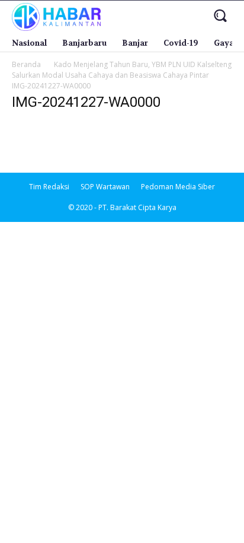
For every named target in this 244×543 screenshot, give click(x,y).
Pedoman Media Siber (178, 187)
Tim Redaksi (49, 187)
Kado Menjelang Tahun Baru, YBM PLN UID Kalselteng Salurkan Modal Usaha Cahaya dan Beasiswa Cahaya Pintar (122, 69)
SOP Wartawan (105, 187)
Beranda (26, 64)
